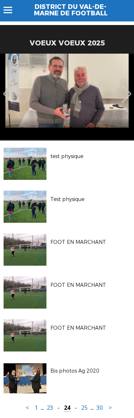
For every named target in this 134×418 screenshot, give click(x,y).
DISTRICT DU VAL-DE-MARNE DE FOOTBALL (71, 10)
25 (84, 407)
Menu (11, 10)
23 (50, 407)
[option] (67, 96)
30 (99, 407)
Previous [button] (7, 88)
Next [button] (126, 88)
